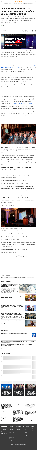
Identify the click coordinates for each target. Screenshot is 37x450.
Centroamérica (11, 437)
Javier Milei (24, 3)
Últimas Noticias (11, 438)
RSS (11, 440)
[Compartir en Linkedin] (30, 31)
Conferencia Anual (30, 277)
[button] (1, 1)
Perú (11, 435)
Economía (3, 5)
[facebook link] (2, 431)
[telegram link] (4, 433)
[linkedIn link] (6, 433)
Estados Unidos (11, 432)
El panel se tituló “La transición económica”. (22, 103)
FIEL (2, 277)
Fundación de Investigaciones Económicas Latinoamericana (15, 277)
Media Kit (25, 435)
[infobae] (18, 1)
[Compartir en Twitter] (28, 31)
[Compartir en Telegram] (32, 31)
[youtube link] (2, 433)
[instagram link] (6, 431)
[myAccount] (35, 1)
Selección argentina (9, 3)
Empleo (18, 429)
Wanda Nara (15, 3)
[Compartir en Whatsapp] (23, 31)
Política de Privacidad (32, 430)
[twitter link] (4, 431)
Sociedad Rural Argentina (30, 3)
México (11, 434)
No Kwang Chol (19, 3)
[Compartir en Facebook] (26, 31)
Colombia (11, 429)
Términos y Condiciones (32, 428)
